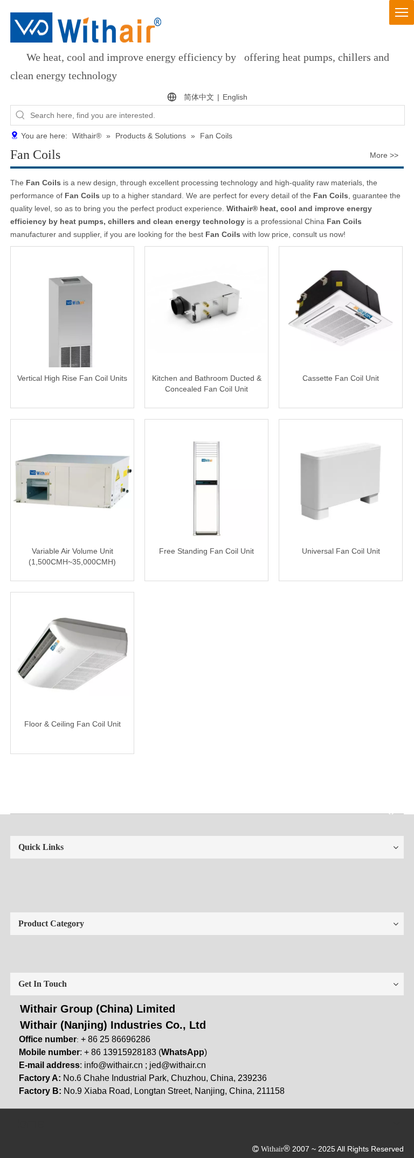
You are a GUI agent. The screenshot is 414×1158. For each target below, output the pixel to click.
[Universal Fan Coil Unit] (340, 480)
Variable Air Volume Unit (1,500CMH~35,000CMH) (72, 556)
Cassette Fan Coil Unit (340, 378)
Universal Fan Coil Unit (341, 551)
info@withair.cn (113, 1065)
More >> (384, 155)
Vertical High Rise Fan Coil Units (72, 378)
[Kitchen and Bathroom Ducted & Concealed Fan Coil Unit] (206, 307)
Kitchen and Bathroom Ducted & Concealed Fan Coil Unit (206, 383)
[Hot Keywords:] (20, 115)
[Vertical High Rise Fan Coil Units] (72, 342)
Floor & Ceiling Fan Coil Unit (72, 724)
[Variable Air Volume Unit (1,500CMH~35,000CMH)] (72, 480)
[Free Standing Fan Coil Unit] (206, 480)
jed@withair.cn (177, 1065)
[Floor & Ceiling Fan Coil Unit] (72, 653)
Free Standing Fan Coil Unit (206, 551)
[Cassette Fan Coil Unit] (340, 307)
